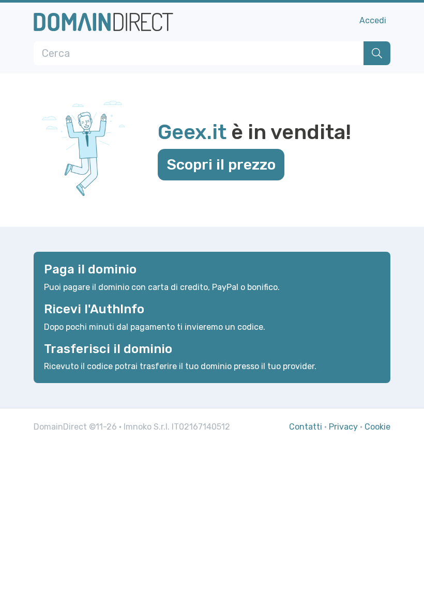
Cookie (377, 427)
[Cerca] (377, 53)
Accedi (372, 20)
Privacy (343, 427)
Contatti (305, 427)
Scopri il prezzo (221, 164)
